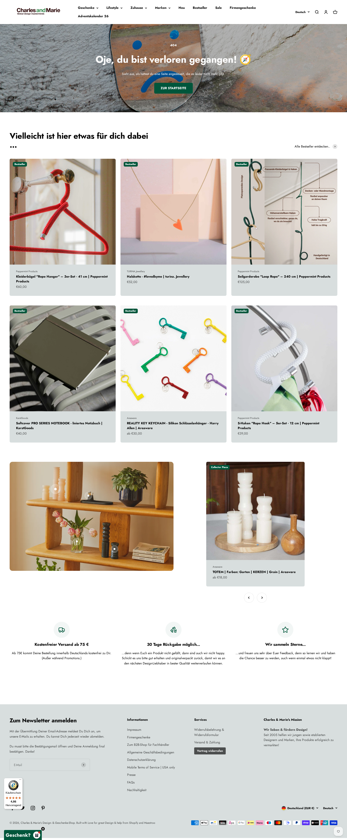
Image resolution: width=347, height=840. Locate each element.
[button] (23, 835)
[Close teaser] (43, 829)
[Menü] (20, 780)
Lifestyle (112, 7)
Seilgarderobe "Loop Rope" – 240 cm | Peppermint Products (284, 276)
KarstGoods (22, 418)
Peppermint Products (27, 271)
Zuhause (137, 7)
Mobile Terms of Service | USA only (151, 767)
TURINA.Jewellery (136, 271)
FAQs (131, 782)
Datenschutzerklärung (141, 759)
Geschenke (86, 7)
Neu (182, 7)
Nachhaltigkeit (136, 790)
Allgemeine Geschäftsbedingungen (150, 752)
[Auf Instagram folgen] (33, 808)
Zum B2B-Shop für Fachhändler (148, 744)
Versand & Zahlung (207, 742)
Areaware (132, 418)
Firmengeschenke (243, 7)
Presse (131, 774)
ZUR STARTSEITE (173, 88)
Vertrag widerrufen (210, 751)
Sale (218, 7)
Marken (160, 7)
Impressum (134, 729)
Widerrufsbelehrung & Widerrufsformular (209, 732)
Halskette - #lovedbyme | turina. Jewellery (158, 276)
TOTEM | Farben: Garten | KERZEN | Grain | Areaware (254, 572)
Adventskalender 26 (93, 16)
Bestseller (200, 7)
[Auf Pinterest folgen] (43, 808)
